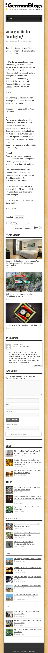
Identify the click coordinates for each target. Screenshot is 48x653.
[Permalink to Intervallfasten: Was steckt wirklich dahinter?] (24, 322)
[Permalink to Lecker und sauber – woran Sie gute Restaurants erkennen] (9, 493)
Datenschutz (31, 651)
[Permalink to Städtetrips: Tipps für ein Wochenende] (9, 564)
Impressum (23, 651)
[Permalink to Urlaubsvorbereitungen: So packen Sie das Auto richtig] (9, 582)
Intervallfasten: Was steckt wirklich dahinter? (23, 325)
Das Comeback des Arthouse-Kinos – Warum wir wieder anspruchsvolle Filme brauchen (28, 499)
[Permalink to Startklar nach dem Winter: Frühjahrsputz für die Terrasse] (9, 548)
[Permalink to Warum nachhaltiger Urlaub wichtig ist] (9, 591)
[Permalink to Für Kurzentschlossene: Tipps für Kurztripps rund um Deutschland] (9, 600)
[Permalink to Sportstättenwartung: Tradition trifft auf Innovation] (9, 513)
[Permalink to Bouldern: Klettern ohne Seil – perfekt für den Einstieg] (9, 626)
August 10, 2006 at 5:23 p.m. (21, 346)
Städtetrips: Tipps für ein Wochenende (27, 559)
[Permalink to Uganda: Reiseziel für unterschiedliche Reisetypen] (9, 573)
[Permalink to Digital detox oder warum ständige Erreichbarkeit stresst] (24, 291)
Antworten (38, 365)
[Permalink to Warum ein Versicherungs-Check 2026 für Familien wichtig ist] (9, 476)
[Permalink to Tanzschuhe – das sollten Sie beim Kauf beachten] (9, 617)
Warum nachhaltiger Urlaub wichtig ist (27, 586)
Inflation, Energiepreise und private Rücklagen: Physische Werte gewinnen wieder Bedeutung (28, 462)
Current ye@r (11, 425)
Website (9, 412)
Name (8, 397)
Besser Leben (13, 41)
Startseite (16, 651)
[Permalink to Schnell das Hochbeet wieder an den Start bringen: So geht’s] (9, 539)
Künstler (9, 87)
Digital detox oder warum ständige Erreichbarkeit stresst (19, 295)
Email (8, 405)
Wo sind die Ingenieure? (19, 223)
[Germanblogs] (24, 8)
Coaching (19, 217)
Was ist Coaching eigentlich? (26, 228)
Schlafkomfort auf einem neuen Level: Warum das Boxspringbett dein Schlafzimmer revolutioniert (24, 263)
